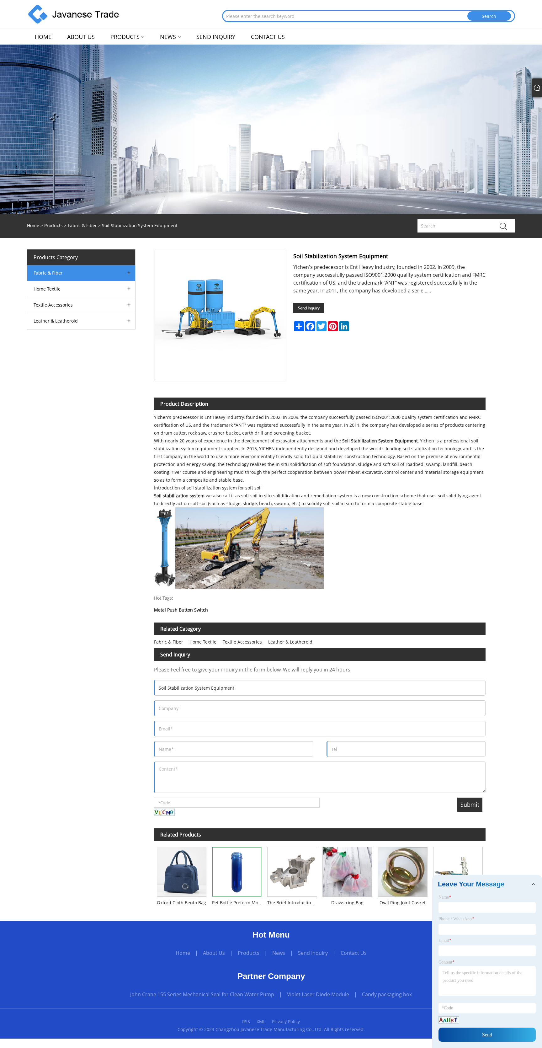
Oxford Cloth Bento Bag (181, 903)
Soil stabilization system (179, 496)
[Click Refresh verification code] (164, 812)
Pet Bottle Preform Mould (238, 903)
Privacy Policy (286, 1021)
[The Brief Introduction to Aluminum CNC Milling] (292, 870)
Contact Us (354, 952)
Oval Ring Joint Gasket (403, 903)
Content (446, 962)
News (278, 952)
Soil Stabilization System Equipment (380, 441)
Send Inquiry (309, 308)
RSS (246, 1021)
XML (261, 1021)
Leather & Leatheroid (290, 642)
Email (444, 940)
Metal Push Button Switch (181, 610)
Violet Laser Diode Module (318, 994)
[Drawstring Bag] (347, 870)
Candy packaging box (387, 994)
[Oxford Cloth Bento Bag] (181, 870)
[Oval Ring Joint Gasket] (402, 870)
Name (444, 897)
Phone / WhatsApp (456, 919)
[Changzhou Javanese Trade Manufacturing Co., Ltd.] (73, 14)
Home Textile (202, 642)
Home (183, 952)
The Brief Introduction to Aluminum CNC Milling (293, 903)
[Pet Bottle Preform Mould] (236, 870)
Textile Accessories (242, 642)
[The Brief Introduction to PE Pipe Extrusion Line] (458, 870)
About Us (214, 952)
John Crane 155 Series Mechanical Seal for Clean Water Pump (202, 994)
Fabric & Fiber (82, 225)
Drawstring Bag (347, 903)
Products (53, 225)
